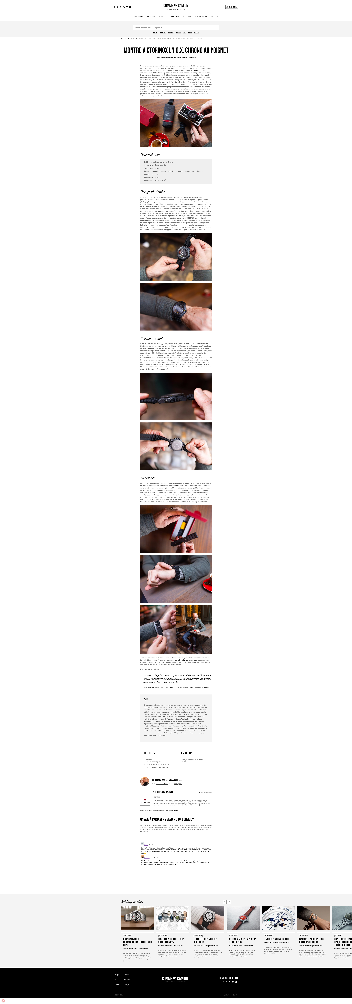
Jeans (184, 33)
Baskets (155, 33)
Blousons (178, 33)
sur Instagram (171, 66)
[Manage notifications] (3, 1000)
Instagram (178, 784)
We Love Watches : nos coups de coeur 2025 (242, 941)
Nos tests (161, 16)
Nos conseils (151, 16)
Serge (181, 779)
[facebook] (114, 7)
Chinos (190, 33)
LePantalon (173, 687)
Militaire (151, 811)
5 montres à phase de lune (277, 939)
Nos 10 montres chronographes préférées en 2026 (137, 942)
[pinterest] (121, 7)
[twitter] (124, 7)
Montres (196, 33)
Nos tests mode (141, 39)
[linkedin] (130, 7)
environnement (177, 486)
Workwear (165, 811)
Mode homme (138, 16)
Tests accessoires (154, 39)
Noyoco (161, 687)
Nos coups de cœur (201, 16)
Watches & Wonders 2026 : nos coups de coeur (312, 941)
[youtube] (127, 7)
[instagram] (117, 7)
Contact (126, 974)
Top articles (214, 16)
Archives (116, 984)
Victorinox (194, 70)
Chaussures (163, 33)
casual (177, 660)
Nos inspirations (173, 16)
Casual (146, 811)
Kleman (191, 687)
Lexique (126, 984)
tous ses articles (162, 784)
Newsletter (233, 7)
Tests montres (166, 39)
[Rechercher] (216, 28)
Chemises (171, 33)
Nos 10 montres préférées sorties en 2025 (171, 941)
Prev (225, 902)
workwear (184, 660)
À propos (116, 974)
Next (229, 902)
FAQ (115, 979)
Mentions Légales (224, 995)
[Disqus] (176, 865)
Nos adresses (187, 16)
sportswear (193, 660)
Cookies (235, 995)
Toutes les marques (205, 793)
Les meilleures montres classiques (205, 941)
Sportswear (158, 811)
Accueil (123, 39)
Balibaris (151, 687)
